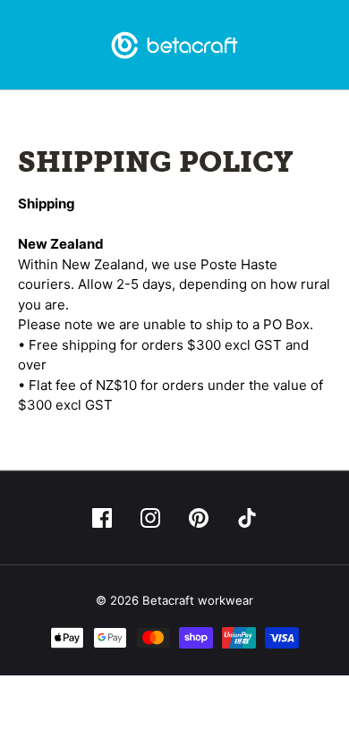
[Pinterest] (198, 518)
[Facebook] (102, 518)
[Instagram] (150, 518)
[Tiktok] (247, 518)
